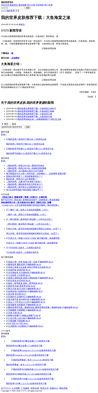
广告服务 (25, 388)
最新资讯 (14, 5)
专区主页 (5, 5)
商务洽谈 (35, 388)
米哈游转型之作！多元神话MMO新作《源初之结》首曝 (26, 202)
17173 (3, 11)
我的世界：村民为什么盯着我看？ (21, 179)
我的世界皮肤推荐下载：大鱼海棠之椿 (34, 116)
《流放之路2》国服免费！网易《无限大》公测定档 (24, 197)
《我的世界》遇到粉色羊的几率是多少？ (24, 184)
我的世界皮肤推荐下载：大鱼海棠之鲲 (34, 114)
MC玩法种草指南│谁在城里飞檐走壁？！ (24, 190)
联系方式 (44, 388)
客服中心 (54, 388)
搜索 (27, 8)
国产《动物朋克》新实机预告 (46, 200)
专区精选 (40, 5)
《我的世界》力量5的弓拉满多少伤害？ (24, 182)
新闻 (14, 124)
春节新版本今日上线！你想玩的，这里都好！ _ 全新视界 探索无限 (36, 173)
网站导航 (63, 388)
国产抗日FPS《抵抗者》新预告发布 (17, 200)
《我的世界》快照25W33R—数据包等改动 (25, 165)
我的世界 (11, 11)
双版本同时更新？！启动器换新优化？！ (24, 176)
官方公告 (31, 5)
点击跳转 (15, 58)
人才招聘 (16, 388)
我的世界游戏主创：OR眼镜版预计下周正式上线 (39, 119)
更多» (3, 134)
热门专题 (48, 5)
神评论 (22, 24)
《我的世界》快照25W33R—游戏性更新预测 (26, 168)
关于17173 (5, 388)
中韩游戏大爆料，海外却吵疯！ (45, 205)
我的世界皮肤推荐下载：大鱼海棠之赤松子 (36, 108)
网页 (6, 124)
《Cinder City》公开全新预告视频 (16, 205)
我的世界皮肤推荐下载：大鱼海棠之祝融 (35, 111)
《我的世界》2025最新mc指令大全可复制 (24, 171)
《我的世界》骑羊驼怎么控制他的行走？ (24, 187)
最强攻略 (22, 5)
